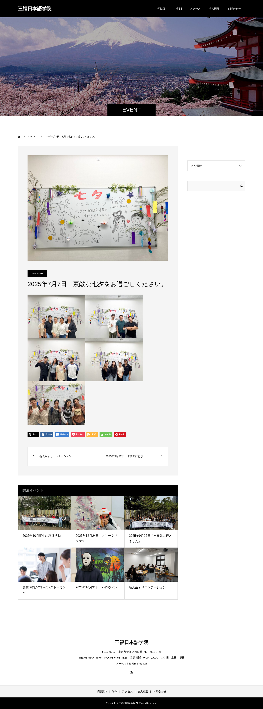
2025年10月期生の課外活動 (42, 535)
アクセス (195, 8)
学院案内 (162, 8)
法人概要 (214, 8)
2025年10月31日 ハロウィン (96, 587)
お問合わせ (234, 8)
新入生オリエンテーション (147, 587)
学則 (179, 8)
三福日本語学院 (35, 8)
